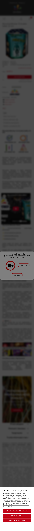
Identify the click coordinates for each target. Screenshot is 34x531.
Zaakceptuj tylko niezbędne (17, 510)
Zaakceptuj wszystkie (17, 520)
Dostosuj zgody (17, 515)
